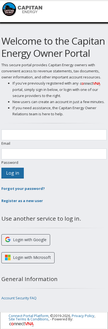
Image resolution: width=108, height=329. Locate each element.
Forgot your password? (23, 188)
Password (9, 162)
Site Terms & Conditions (28, 319)
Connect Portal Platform (28, 315)
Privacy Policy (83, 315)
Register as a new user (22, 200)
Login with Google (29, 239)
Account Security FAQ (19, 297)
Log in (12, 173)
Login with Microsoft (31, 257)
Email (5, 143)
